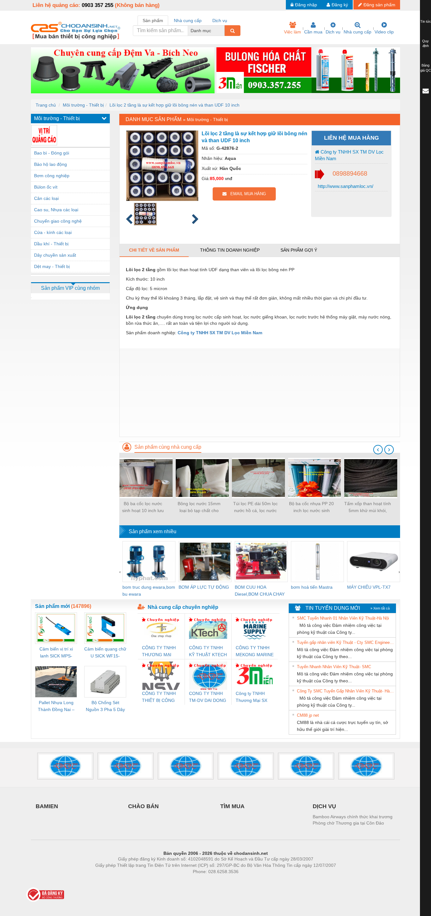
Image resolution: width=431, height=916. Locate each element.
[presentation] (378, 449)
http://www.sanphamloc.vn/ (344, 186)
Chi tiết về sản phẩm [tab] (154, 250)
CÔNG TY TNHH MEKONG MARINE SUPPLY (255, 651)
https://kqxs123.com (247, 881)
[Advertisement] (260, 392)
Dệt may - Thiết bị (52, 266)
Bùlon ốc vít (45, 187)
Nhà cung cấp (357, 31)
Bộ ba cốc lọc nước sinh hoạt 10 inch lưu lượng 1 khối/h (143, 507)
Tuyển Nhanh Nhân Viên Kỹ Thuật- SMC (334, 666)
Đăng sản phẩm (379, 4)
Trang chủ (46, 105)
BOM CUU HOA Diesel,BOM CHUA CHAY (260, 591)
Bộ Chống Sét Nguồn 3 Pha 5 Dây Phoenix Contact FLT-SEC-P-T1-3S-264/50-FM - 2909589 (105, 706)
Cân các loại (46, 198)
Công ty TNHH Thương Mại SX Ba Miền (251, 697)
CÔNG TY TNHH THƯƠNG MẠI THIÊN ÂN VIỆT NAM (159, 651)
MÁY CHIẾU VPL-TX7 (369, 587)
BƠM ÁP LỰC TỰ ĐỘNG (204, 587)
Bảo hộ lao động (50, 164)
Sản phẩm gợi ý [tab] (298, 250)
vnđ (228, 178)
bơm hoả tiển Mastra (312, 587)
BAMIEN (47, 806)
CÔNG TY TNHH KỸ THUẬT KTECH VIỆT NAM (208, 651)
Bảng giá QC (425, 67)
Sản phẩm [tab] (153, 20)
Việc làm (292, 31)
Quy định (425, 43)
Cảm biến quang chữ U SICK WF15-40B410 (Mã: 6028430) (105, 652)
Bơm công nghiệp (51, 175)
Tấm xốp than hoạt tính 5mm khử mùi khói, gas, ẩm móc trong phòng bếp (367, 507)
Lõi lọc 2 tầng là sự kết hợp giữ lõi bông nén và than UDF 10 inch (174, 105)
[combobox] (222, 30)
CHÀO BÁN (143, 806)
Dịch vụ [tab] (219, 20)
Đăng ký (340, 4)
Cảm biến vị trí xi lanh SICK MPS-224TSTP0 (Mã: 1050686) (56, 652)
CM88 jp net (308, 715)
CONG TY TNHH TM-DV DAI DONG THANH (207, 697)
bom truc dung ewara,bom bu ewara (148, 591)
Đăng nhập (306, 4)
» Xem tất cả (380, 608)
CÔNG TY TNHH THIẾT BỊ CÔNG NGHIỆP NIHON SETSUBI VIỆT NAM (159, 697)
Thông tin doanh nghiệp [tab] (230, 250)
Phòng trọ (174, 881)
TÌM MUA (232, 806)
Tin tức (425, 21)
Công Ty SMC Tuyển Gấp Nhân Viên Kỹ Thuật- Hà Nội (345, 691)
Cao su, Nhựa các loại (56, 209)
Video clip (384, 31)
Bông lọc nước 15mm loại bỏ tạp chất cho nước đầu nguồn (199, 507)
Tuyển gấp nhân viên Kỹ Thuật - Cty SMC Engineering (345, 642)
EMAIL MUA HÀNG (246, 193)
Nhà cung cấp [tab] (188, 20)
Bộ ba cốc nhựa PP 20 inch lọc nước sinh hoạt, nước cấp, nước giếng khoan (311, 507)
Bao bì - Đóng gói (51, 152)
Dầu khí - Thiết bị (51, 243)
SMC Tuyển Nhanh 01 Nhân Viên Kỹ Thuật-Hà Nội (343, 618)
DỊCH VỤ (324, 806)
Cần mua (313, 31)
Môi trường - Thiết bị (83, 105)
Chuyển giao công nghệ (58, 221)
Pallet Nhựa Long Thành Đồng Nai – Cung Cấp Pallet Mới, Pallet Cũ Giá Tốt (56, 706)
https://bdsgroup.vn (207, 881)
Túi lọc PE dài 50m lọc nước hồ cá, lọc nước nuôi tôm (255, 507)
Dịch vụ (333, 31)
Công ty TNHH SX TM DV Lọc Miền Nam (349, 155)
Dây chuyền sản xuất (55, 255)
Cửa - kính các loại (53, 232)
